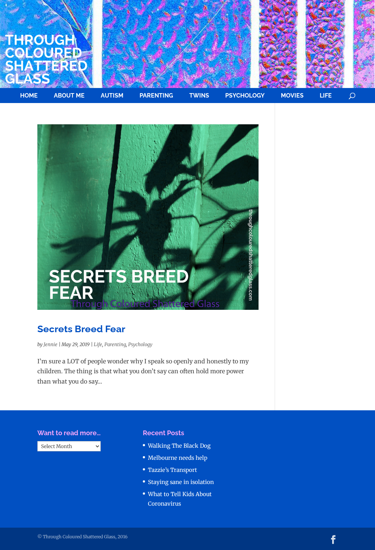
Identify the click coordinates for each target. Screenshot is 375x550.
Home (29, 95)
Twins (199, 95)
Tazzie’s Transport (172, 469)
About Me (69, 95)
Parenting (156, 95)
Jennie (50, 344)
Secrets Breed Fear (81, 328)
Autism (112, 95)
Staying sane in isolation (181, 481)
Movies (292, 95)
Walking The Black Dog (179, 445)
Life (326, 95)
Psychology (245, 95)
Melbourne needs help (177, 457)
